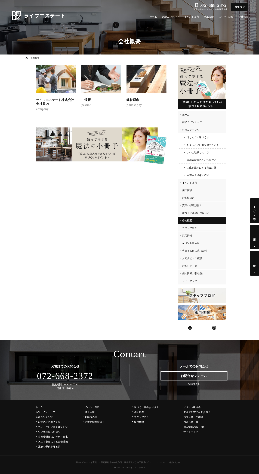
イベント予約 (254, 210)
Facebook (190, 327)
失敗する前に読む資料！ (195, 250)
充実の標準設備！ (192, 205)
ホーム (186, 114)
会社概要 (187, 220)
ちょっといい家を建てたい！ (203, 144)
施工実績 (187, 190)
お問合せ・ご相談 (192, 258)
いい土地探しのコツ (198, 152)
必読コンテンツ (190, 129)
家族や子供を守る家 (198, 175)
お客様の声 (188, 197)
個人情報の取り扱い (193, 273)
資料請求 (254, 262)
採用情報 (187, 235)
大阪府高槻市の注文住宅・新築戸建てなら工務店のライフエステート (131, 462)
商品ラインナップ (192, 122)
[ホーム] (27, 58)
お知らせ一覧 (189, 265)
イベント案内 (189, 182)
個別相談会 (254, 236)
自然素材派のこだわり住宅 (201, 159)
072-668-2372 (65, 376)
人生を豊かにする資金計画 (201, 167)
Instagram (214, 327)
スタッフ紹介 (189, 227)
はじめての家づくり (198, 137)
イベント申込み (190, 243)
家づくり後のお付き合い (195, 212)
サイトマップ (189, 280)
